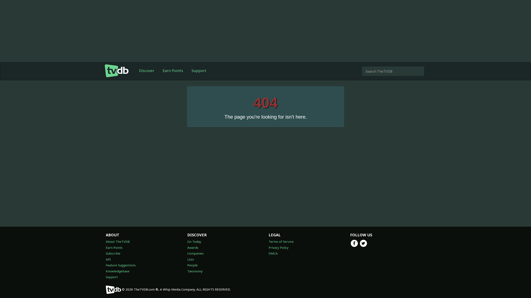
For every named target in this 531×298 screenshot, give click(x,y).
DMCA (273, 253)
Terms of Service (281, 241)
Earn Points (173, 70)
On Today (194, 241)
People (192, 265)
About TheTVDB (118, 241)
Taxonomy (195, 271)
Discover (146, 70)
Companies (195, 253)
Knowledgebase (117, 271)
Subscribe (113, 253)
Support (198, 70)
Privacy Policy (279, 247)
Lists (190, 259)
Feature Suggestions (121, 265)
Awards (192, 247)
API (108, 259)
